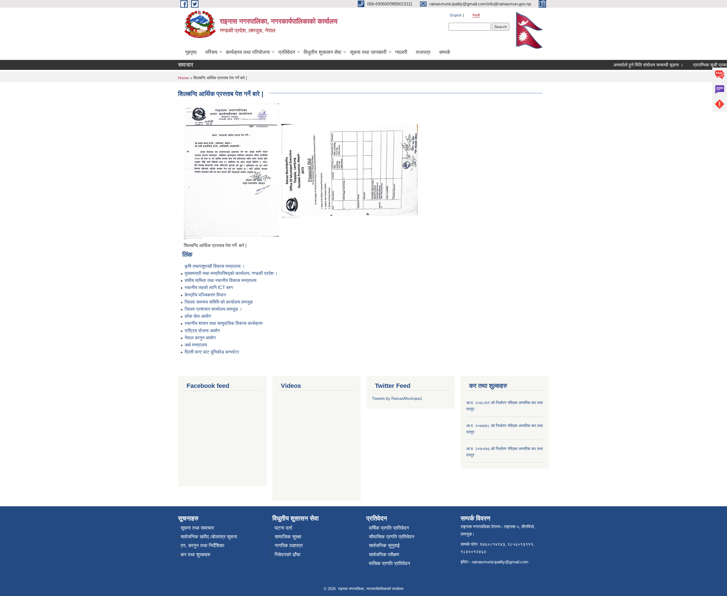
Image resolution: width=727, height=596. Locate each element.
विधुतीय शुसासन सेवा (322, 52)
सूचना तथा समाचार (197, 528)
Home (183, 78)
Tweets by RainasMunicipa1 (397, 398)
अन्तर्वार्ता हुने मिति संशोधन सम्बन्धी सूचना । (639, 64)
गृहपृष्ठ (191, 52)
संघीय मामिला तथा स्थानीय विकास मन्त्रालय (220, 280)
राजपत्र (423, 52)
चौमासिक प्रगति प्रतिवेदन (391, 536)
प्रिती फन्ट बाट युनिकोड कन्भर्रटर (212, 352)
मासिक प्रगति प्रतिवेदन (389, 563)
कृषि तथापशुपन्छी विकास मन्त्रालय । (215, 266)
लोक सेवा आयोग (198, 316)
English (456, 15)
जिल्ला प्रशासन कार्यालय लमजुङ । (213, 309)
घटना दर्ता (283, 528)
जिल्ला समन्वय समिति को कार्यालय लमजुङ (219, 302)
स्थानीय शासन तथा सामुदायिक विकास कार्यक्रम (223, 323)
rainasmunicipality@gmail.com (500, 561)
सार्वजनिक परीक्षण (384, 554)
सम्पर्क (444, 52)
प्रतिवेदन (286, 52)
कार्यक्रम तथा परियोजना (248, 52)
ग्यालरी (401, 52)
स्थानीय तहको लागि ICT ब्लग (209, 287)
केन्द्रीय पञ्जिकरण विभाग (205, 294)
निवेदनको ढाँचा (287, 554)
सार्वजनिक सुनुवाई (384, 545)
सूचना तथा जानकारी (368, 52)
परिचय (211, 52)
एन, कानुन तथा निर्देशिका (202, 545)
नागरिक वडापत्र (289, 545)
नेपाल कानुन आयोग (200, 337)
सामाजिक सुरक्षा (288, 536)
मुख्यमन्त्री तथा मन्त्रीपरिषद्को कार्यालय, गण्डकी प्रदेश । (231, 273)
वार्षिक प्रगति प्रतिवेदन (389, 528)
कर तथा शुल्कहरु (195, 554)
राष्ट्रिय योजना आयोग (202, 330)
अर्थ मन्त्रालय (196, 344)
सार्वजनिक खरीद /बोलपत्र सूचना (209, 536)
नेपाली (476, 15)
